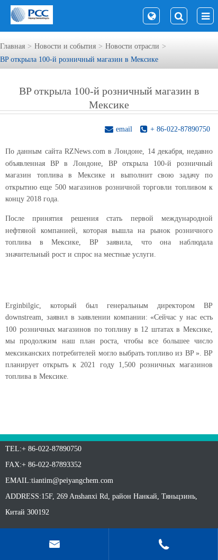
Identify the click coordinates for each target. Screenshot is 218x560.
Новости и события (65, 46)
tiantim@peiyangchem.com (72, 480)
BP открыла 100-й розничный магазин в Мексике (79, 59)
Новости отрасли (132, 46)
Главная (12, 46)
